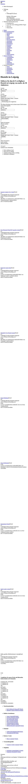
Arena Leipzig (13, 716)
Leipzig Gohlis (13, 724)
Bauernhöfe (9, 42)
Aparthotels (9, 47)
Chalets (8, 51)
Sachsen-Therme (13, 717)
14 (11, 780)
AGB (15, 768)
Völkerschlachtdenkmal (15, 731)
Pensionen (9, 45)
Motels (8, 34)
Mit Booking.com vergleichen (9, 101)
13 (10, 780)
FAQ (13, 768)
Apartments (9, 41)
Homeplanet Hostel (5, 524)
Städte (5, 776)
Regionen (13, 776)
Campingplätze (10, 37)
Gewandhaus (12, 719)
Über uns (3, 768)
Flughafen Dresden (14, 752)
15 (12, 780)
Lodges (8, 49)
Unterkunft (9, 62)
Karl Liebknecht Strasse (15, 709)
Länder (2, 774)
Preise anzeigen (4, 118)
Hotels (8, 66)
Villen (8, 35)
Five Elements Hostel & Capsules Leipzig (10, 230)
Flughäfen (8, 776)
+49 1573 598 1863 (5, 772)
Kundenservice (8, 768)
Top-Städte (3, 775)
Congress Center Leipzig (15, 744)
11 (7, 780)
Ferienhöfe (9, 50)
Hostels (8, 53)
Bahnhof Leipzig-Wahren (15, 710)
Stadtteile (18, 776)
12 (8, 780)
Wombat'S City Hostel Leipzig (8, 333)
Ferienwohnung (10, 54)
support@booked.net (15, 772)
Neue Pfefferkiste (5, 463)
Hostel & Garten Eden (6, 267)
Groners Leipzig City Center (7, 192)
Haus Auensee (12, 721)
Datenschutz (20, 768)
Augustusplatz (12, 723)
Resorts (8, 38)
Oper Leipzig (12, 720)
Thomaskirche (12, 733)
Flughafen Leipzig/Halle (15, 750)
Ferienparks (9, 33)
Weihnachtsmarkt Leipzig (15, 725)
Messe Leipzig (12, 738)
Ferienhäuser (10, 43)
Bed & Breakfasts (11, 39)
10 (6, 780)
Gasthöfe (9, 46)
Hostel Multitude (5, 398)
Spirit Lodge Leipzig (5, 589)
